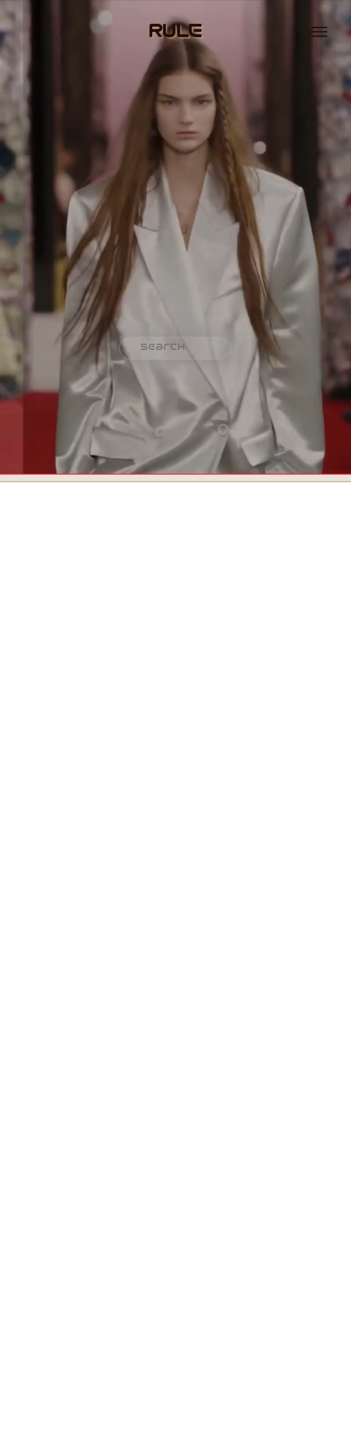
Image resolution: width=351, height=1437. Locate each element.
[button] (44, 547)
